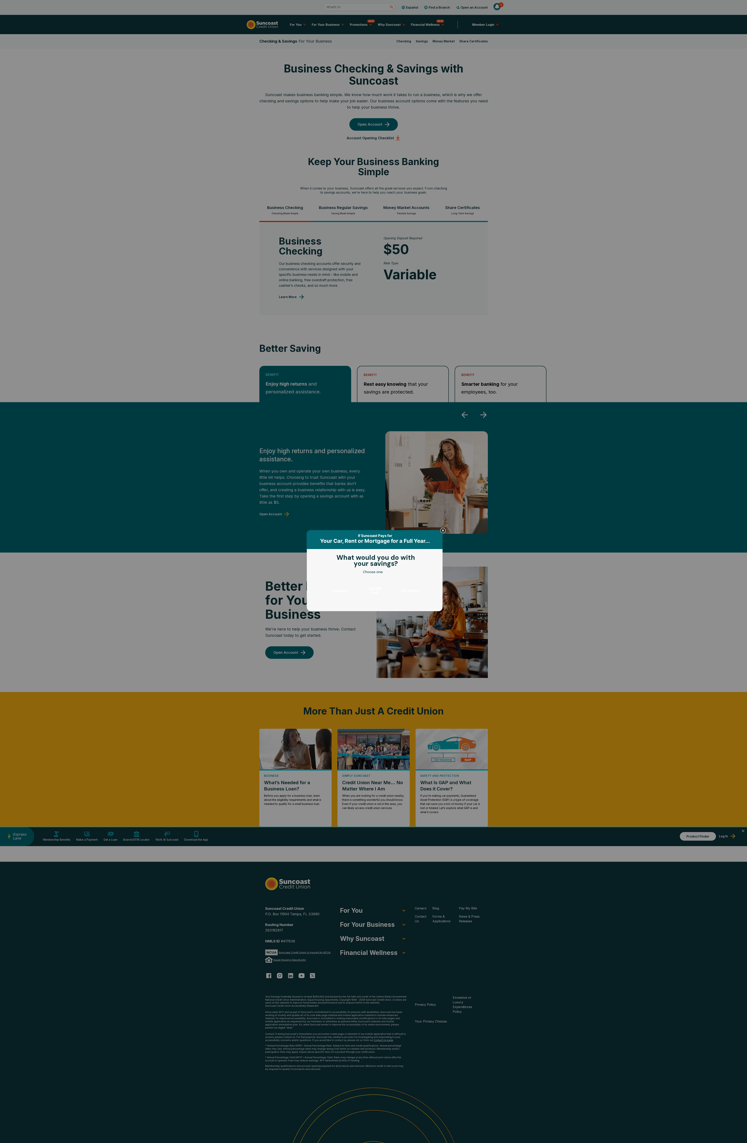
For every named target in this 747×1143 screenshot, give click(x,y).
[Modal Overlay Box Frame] (375, 571)
